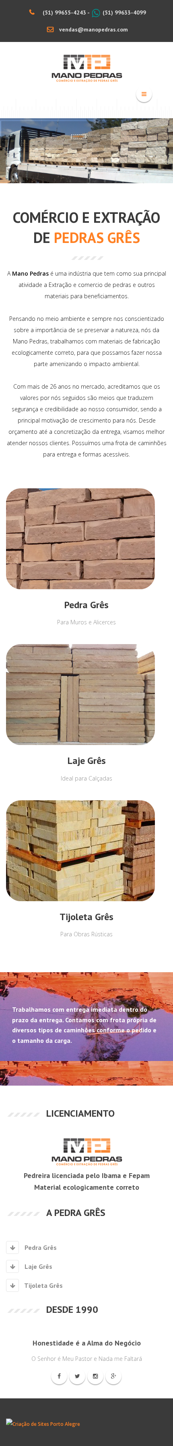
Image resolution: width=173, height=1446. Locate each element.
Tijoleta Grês (43, 1285)
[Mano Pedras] (86, 68)
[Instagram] (95, 1376)
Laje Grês (37, 1266)
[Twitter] (77, 1376)
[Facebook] (59, 1376)
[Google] (113, 1376)
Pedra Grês (40, 1247)
